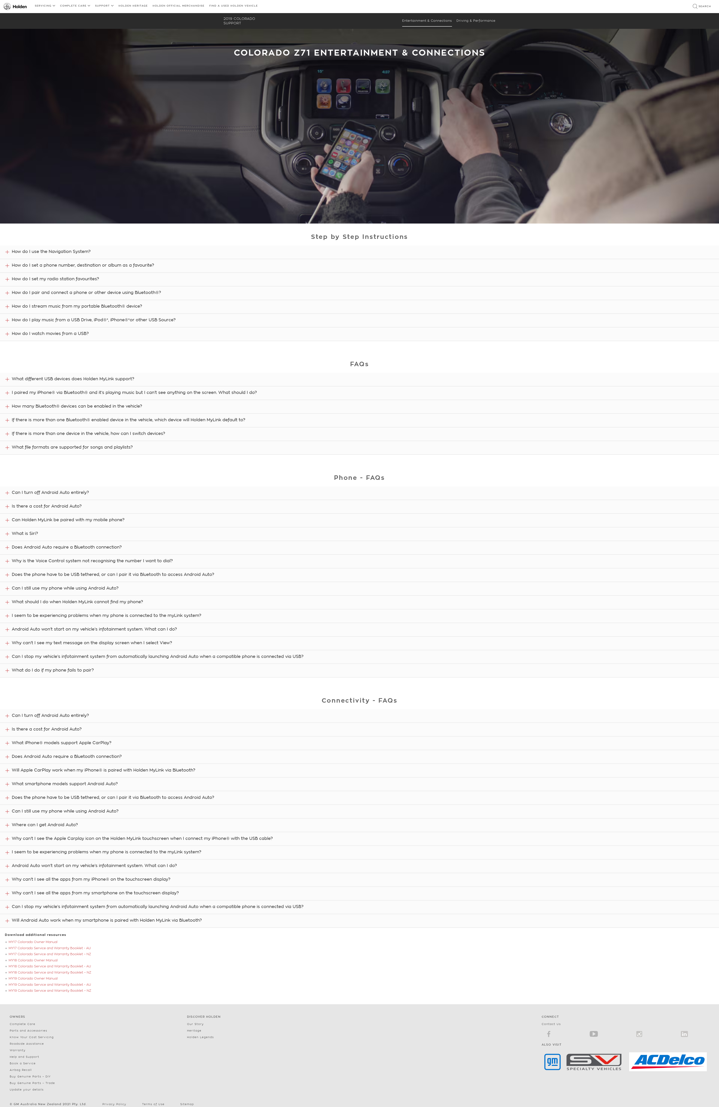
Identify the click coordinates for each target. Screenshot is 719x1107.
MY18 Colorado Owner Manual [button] (33, 960)
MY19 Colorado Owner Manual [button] (33, 978)
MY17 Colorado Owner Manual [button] (33, 942)
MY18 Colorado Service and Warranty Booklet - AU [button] (50, 966)
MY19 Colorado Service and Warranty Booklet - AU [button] (50, 984)
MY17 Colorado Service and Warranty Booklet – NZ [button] (50, 954)
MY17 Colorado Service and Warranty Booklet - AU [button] (50, 948)
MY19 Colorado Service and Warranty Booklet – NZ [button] (50, 990)
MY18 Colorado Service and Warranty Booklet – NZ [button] (50, 972)
